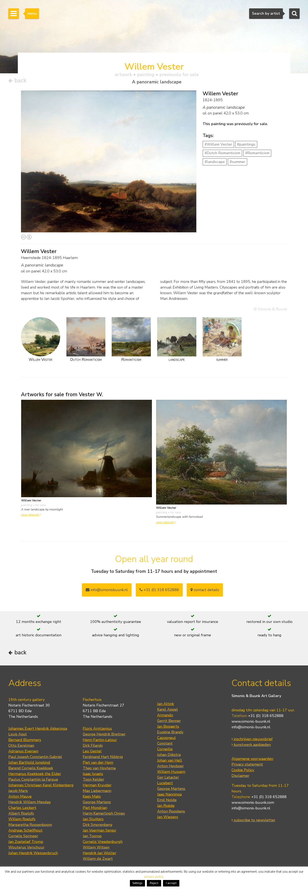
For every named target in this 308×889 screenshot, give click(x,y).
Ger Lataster (168, 777)
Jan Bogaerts (168, 726)
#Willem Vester (218, 144)
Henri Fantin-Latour (100, 739)
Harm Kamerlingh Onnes (104, 813)
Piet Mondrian (95, 807)
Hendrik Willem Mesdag (29, 802)
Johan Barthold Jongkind (29, 762)
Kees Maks (92, 796)
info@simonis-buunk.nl (251, 727)
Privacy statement (247, 764)
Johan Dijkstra (169, 754)
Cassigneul (166, 737)
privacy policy (153, 877)
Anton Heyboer (170, 766)
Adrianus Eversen (23, 751)
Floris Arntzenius (97, 728)
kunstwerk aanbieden (252, 744)
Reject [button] (154, 883)
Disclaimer (240, 775)
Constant (165, 743)
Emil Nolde (167, 799)
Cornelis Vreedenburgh (103, 841)
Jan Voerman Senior (99, 830)
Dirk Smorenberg (97, 824)
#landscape (214, 161)
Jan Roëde (166, 805)
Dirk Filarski (93, 745)
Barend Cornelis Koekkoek (30, 768)
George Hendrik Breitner (104, 734)
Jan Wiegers (167, 816)
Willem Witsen (96, 847)
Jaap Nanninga (169, 794)
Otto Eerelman (21, 745)
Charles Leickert (22, 807)
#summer (237, 161)
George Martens (97, 802)
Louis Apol (17, 734)
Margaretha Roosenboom (30, 824)
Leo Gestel (92, 751)
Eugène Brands (170, 732)
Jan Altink (165, 703)
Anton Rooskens (171, 811)
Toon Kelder (93, 779)
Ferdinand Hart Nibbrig (103, 756)
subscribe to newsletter (254, 820)
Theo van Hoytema (99, 768)
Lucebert (165, 782)
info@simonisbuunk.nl (108, 589)
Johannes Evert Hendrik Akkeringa (37, 728)
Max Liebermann (97, 790)
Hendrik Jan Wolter (99, 852)
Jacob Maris (18, 790)
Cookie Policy (243, 770)
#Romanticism (257, 152)
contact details (206, 589)
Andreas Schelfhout (25, 830)
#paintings (246, 144)
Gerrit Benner (169, 720)
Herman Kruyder (97, 785)
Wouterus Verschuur (26, 847)
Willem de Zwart (98, 858)
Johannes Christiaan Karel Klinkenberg (41, 785)
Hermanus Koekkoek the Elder (34, 773)
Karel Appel (167, 709)
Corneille (165, 749)
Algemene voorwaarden (252, 758)
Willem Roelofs (21, 819)
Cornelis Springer (23, 836)
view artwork (30, 514)
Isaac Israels (93, 773)
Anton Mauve (20, 796)
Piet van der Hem (98, 762)
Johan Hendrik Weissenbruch (33, 852)
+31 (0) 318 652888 (160, 589)
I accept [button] (171, 883)
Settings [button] (137, 883)
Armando (165, 715)
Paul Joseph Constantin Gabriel (35, 756)
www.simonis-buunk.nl (251, 721)
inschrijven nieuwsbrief (253, 738)
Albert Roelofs (21, 813)
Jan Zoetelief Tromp (25, 841)
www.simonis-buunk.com (253, 802)
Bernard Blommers (24, 739)
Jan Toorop (92, 836)
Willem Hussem (171, 771)
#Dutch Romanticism (222, 152)
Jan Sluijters (93, 819)
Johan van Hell (169, 760)
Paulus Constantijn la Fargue (33, 779)
